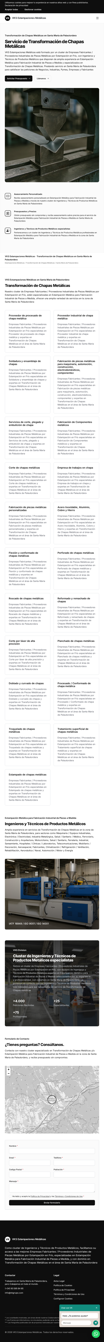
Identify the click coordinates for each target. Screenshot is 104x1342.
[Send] (95, 1322)
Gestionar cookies (33, 9)
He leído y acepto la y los (48, 1196)
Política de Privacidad (40, 1196)
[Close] (96, 1308)
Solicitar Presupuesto (17, 78)
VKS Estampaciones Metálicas (28, 18)
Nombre (13, 1146)
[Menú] (97, 18)
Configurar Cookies (63, 1298)
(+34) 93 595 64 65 (14, 1288)
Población (59, 1169)
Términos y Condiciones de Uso (69, 1196)
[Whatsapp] (96, 1334)
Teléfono (58, 1158)
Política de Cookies (63, 1285)
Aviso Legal (59, 1281)
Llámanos (41, 78)
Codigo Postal (16, 1169)
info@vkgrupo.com (14, 1293)
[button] (52, 1099)
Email (12, 1158)
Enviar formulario (52, 1202)
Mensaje (13, 1181)
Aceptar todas (11, 9)
